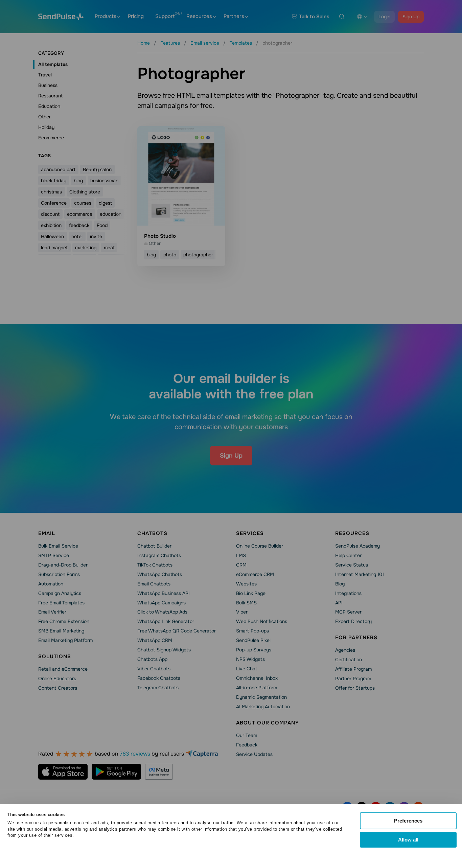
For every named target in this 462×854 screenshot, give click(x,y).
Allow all (408, 840)
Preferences (408, 821)
